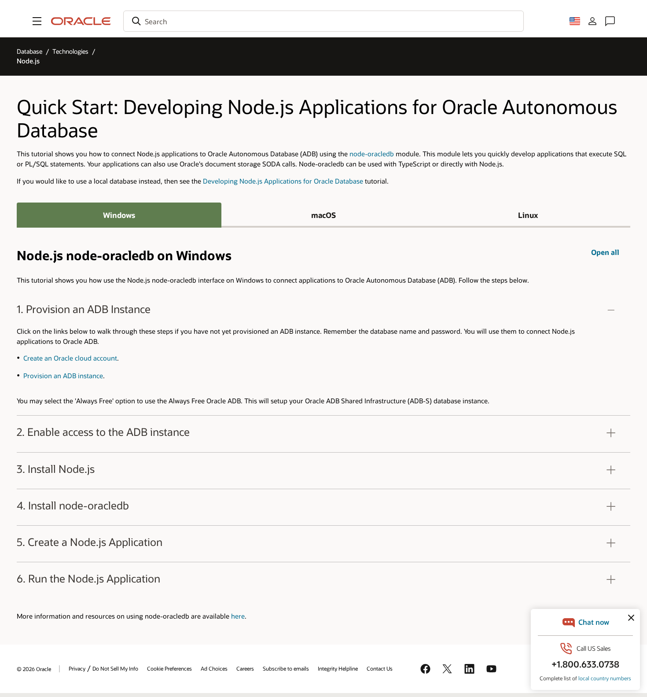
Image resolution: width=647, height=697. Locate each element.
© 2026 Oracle (34, 668)
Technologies (70, 51)
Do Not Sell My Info (115, 668)
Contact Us (380, 668)
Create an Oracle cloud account (70, 358)
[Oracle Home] (81, 21)
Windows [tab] (119, 215)
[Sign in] (592, 21)
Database (29, 51)
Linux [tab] (528, 215)
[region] (323, 354)
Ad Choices (214, 668)
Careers (245, 668)
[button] (37, 21)
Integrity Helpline (338, 668)
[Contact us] (610, 21)
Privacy (77, 668)
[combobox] (323, 21)
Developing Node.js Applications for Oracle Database (283, 181)
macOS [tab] (323, 215)
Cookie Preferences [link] (169, 668)
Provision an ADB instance (63, 376)
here (238, 616)
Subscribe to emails (286, 668)
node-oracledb (371, 154)
